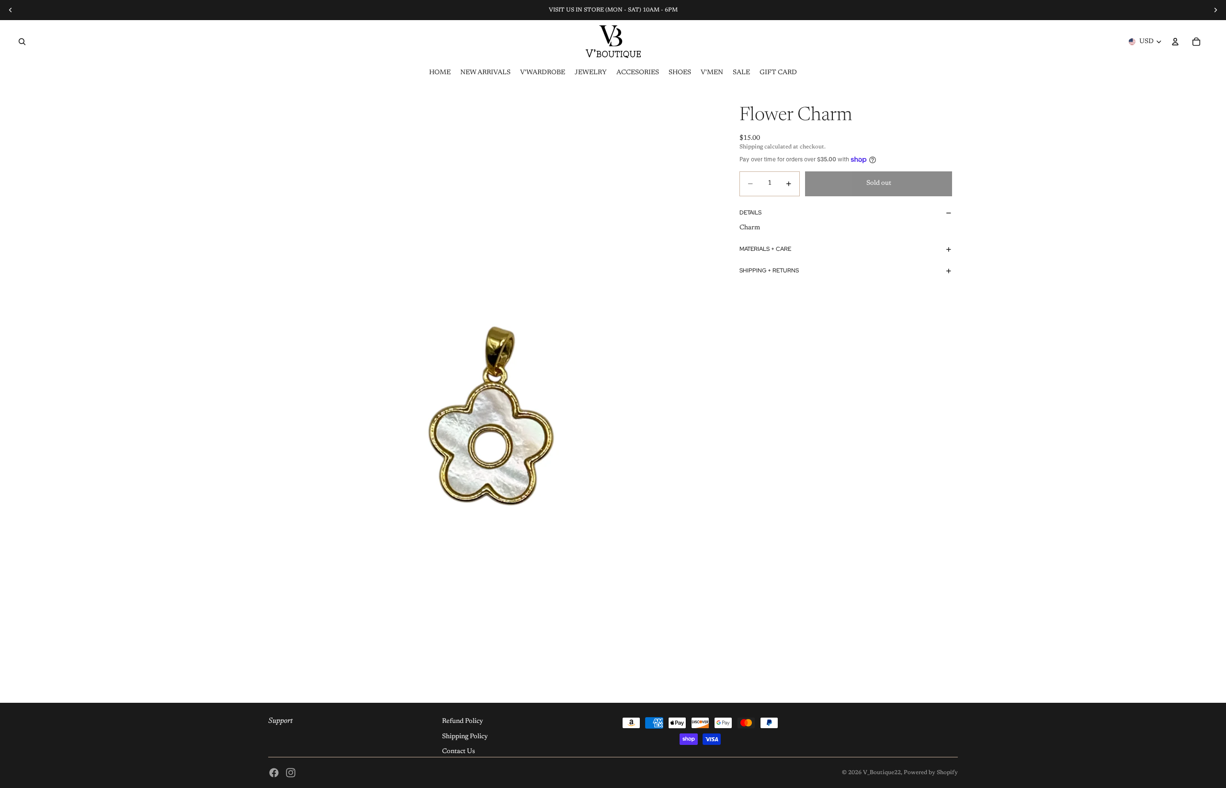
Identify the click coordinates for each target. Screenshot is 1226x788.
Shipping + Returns (769, 270)
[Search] (22, 41)
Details (750, 212)
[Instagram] (290, 772)
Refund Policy (462, 721)
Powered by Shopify (931, 773)
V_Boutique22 (882, 773)
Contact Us (458, 751)
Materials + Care (765, 249)
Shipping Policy (465, 736)
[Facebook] (274, 772)
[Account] (1175, 41)
